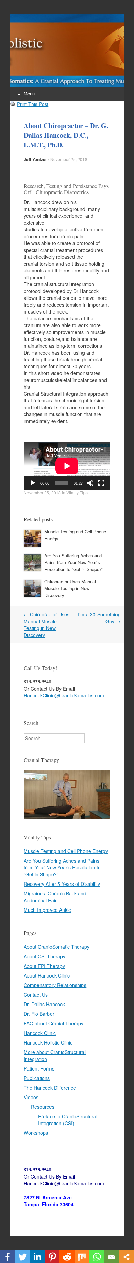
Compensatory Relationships (55, 985)
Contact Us (36, 994)
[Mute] (90, 483)
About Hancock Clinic (47, 975)
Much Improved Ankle (47, 909)
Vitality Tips (77, 492)
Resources (42, 1106)
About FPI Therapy (44, 965)
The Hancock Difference (50, 1087)
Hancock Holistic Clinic (48, 1042)
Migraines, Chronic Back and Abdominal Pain (55, 897)
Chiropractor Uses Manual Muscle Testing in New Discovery (70, 588)
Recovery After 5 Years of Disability (62, 883)
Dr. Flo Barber (39, 1013)
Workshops (36, 1132)
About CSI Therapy (44, 956)
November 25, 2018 (68, 159)
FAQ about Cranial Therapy (53, 1023)
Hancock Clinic (40, 1032)
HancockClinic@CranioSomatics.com (64, 695)
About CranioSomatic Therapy (56, 946)
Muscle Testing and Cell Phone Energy (66, 851)
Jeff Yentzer (35, 159)
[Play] (32, 483)
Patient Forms (39, 1068)
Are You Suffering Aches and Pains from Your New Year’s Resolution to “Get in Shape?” (73, 562)
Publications (37, 1078)
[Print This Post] (12, 104)
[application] (67, 466)
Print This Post (32, 104)
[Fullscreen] (101, 483)
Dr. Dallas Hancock (44, 1004)
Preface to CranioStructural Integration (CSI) (67, 1120)
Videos (31, 1097)
